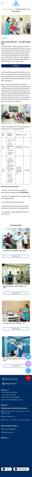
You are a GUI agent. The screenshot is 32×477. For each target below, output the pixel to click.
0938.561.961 (11, 416)
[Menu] (2, 3)
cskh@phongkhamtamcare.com (14, 399)
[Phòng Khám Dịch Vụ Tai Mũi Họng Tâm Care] (16, 3)
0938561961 (14, 392)
